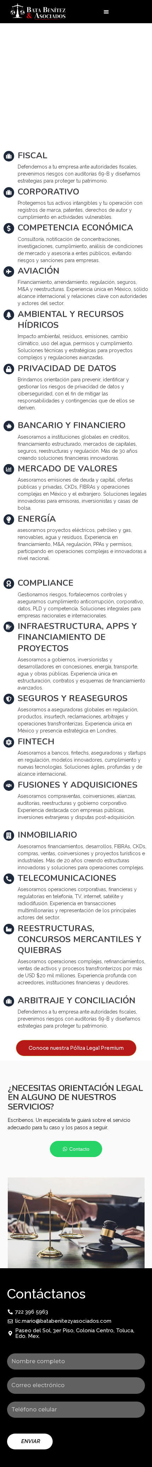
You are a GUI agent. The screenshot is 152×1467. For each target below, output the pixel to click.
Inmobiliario (47, 834)
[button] (106, 12)
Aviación (38, 271)
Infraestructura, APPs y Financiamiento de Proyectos (77, 637)
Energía (37, 519)
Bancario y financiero (71, 425)
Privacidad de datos (67, 368)
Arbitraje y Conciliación (76, 1000)
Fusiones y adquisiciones (78, 784)
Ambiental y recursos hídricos (71, 320)
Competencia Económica (75, 227)
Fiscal (32, 155)
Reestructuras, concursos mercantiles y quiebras (79, 939)
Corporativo (48, 191)
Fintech (36, 741)
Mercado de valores (67, 468)
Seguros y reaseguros (73, 698)
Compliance (46, 583)
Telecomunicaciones (67, 878)
